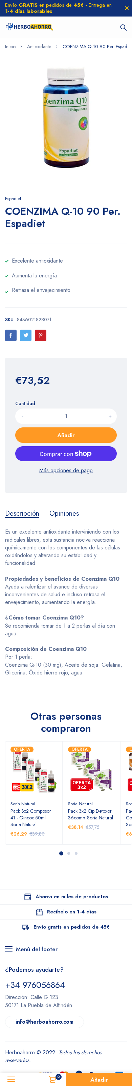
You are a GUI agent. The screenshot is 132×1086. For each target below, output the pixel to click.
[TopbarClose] (127, 8)
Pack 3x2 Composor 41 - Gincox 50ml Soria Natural (30, 818)
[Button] (123, 27)
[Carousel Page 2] (68, 853)
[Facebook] (11, 335)
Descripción (22, 514)
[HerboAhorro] (29, 28)
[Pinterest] (40, 335)
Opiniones (64, 514)
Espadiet (13, 198)
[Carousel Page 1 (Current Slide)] (61, 853)
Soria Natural (22, 804)
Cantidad (25, 403)
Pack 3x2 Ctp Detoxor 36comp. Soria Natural (90, 814)
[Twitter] (25, 335)
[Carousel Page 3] (75, 853)
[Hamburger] (11, 1079)
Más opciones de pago (66, 470)
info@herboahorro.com (44, 1022)
